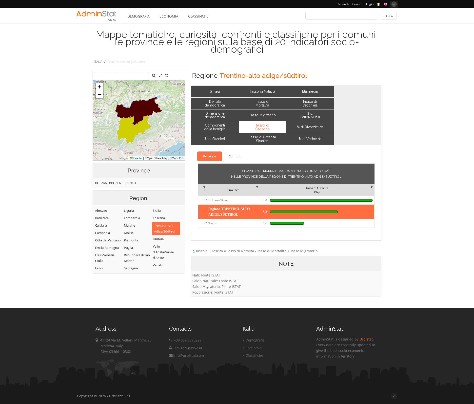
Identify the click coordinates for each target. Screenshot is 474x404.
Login (370, 4)
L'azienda (342, 4)
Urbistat (366, 339)
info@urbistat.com (188, 355)
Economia (168, 16)
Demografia (138, 16)
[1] (329, 170)
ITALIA (98, 62)
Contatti (357, 4)
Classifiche (198, 16)
